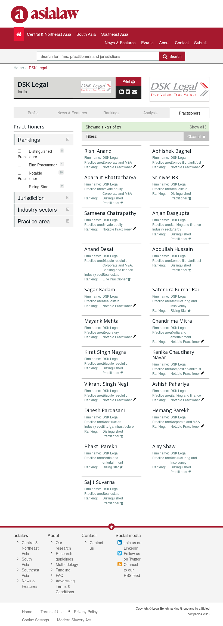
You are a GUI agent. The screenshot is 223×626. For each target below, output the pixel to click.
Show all (197, 127)
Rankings (111, 112)
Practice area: (94, 162)
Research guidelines (64, 556)
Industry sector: (163, 229)
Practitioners (189, 113)
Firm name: (92, 157)
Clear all (195, 136)
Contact (182, 42)
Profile (33, 112)
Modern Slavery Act (74, 619)
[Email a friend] (134, 91)
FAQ (59, 575)
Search (174, 56)
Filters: (91, 136)
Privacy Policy (86, 611)
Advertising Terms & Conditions (65, 586)
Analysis (150, 112)
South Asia (27, 561)
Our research (63, 545)
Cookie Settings (35, 619)
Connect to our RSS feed (132, 570)
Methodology (67, 564)
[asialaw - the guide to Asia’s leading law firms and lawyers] (45, 14)
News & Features (120, 42)
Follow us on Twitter (132, 556)
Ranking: (91, 166)
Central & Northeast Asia (30, 548)
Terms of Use (52, 611)
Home (19, 67)
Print (126, 81)
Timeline (63, 570)
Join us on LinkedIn (132, 545)
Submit (200, 42)
